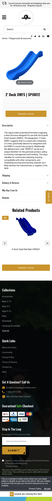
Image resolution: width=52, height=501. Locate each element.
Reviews (5, 197)
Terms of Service (9, 362)
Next (47, 243)
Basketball (6, 321)
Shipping (6, 175)
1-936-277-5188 (13, 392)
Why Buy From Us (9, 190)
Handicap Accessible (11, 326)
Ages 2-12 (6, 301)
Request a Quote (26, 114)
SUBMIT (14, 450)
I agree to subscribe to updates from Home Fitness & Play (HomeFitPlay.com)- (27, 463)
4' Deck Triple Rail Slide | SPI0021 (26, 249)
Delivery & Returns (10, 183)
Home (4, 38)
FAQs (4, 372)
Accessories (7, 296)
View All (5, 331)
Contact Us (7, 367)
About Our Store (9, 347)
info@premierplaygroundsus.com (21, 387)
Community (7, 352)
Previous (4, 243)
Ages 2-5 (6, 306)
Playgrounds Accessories (20, 38)
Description (7, 125)
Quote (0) (49, 197)
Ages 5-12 (6, 311)
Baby (4, 316)
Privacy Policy (8, 357)
